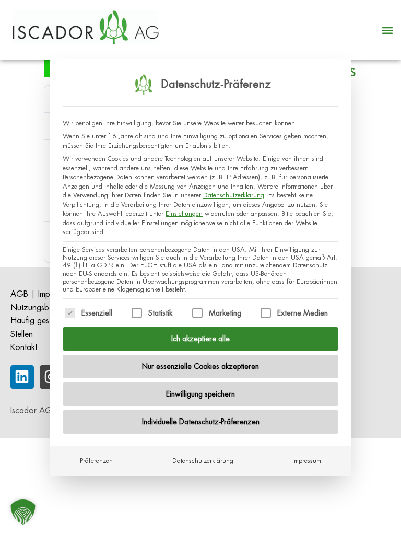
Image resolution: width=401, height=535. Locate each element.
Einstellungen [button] (184, 214)
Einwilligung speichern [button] (200, 394)
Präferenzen (96, 461)
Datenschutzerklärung (233, 195)
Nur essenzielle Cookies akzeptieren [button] (200, 366)
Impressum (306, 461)
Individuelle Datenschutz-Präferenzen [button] (201, 421)
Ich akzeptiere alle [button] (200, 338)
